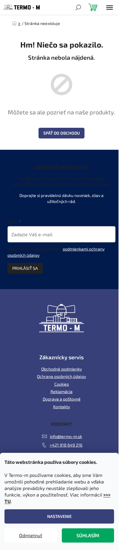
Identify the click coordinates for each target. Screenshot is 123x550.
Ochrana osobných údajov (61, 376)
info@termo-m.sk (66, 436)
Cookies (61, 384)
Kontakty (61, 406)
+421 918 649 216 (66, 444)
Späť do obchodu (61, 132)
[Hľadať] (78, 7)
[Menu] (110, 7)
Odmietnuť (30, 535)
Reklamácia (61, 391)
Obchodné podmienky (61, 368)
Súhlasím (87, 535)
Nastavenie (59, 516)
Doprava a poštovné (62, 398)
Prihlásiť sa (25, 268)
